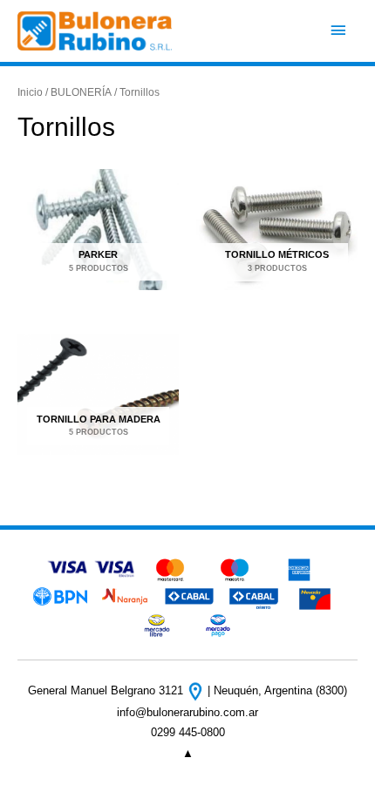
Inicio (30, 92)
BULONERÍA (81, 92)
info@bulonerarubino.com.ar (187, 712)
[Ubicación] (197, 690)
